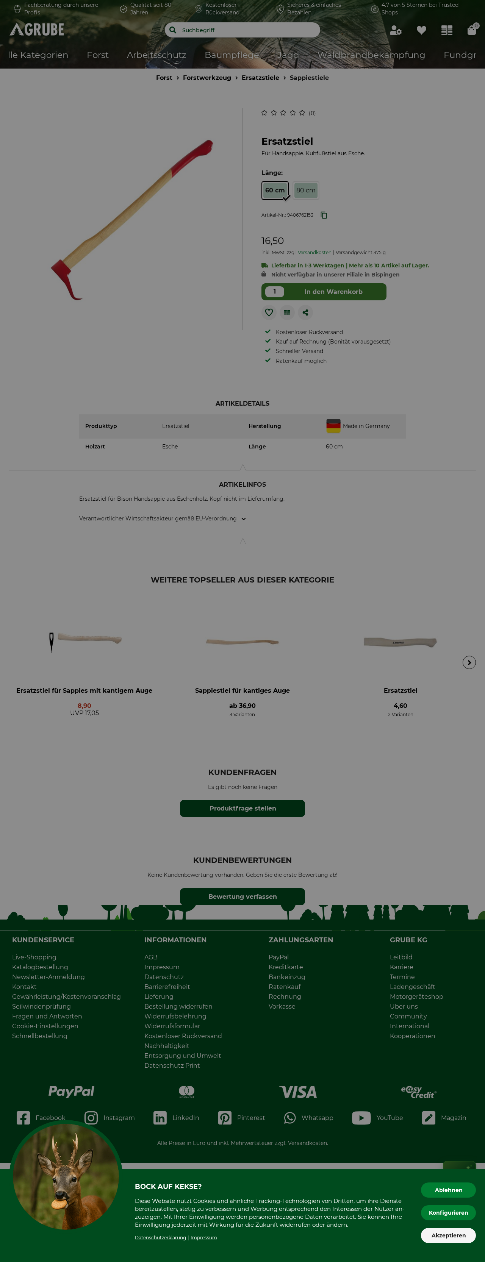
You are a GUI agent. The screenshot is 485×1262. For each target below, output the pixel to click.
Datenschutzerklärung (160, 1237)
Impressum (204, 1237)
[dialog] (242, 631)
